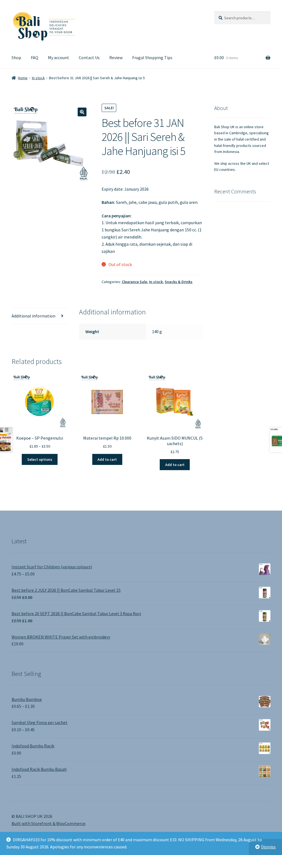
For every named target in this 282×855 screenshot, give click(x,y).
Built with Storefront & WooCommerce (48, 823)
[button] (82, 112)
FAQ (34, 57)
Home (23, 77)
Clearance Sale (134, 281)
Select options (39, 459)
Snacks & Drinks (178, 281)
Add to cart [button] (107, 459)
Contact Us (89, 57)
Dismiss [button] (268, 846)
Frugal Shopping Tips (152, 57)
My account (58, 57)
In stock (38, 77)
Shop (16, 57)
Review (116, 57)
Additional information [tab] (33, 316)
